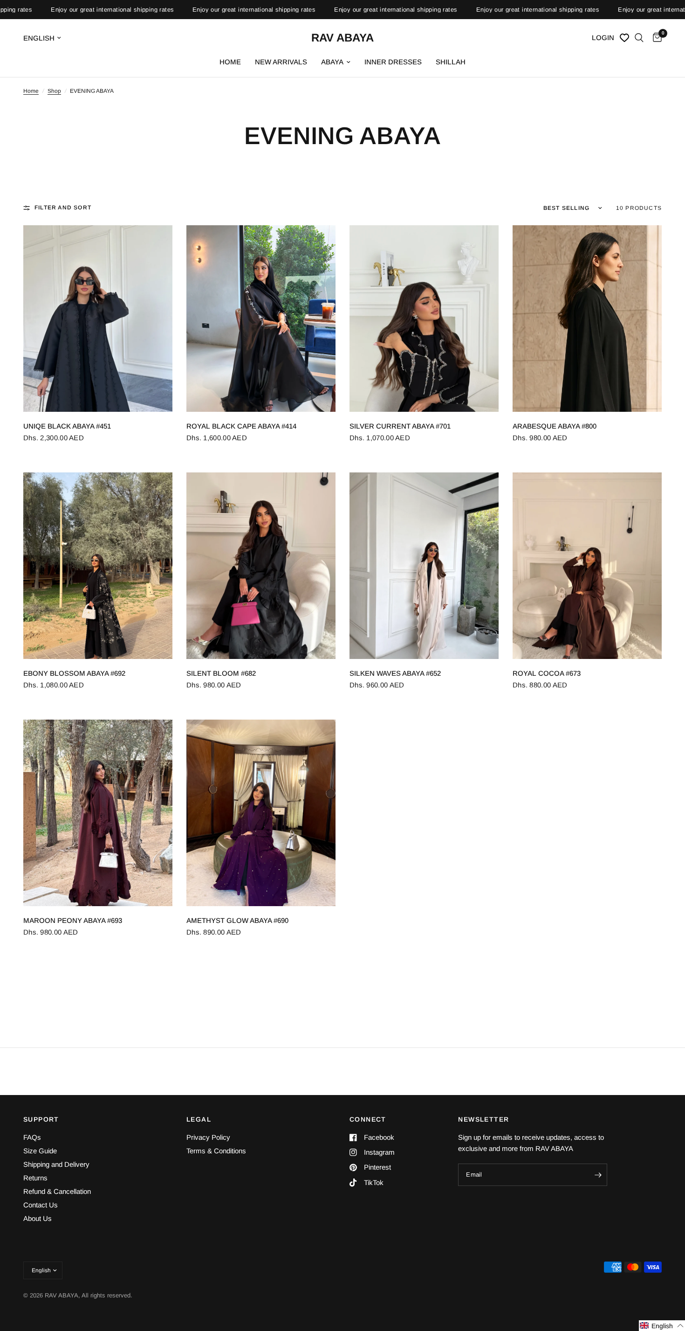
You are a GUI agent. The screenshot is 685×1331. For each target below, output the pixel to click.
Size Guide (40, 1151)
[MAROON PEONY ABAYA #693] (97, 813)
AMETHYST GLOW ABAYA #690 (237, 920)
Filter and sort (62, 207)
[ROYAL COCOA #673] (587, 565)
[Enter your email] (598, 1175)
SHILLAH (451, 62)
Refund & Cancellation (57, 1191)
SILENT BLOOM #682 (221, 673)
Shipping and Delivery (56, 1164)
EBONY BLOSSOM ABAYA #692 (74, 673)
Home (230, 62)
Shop (54, 91)
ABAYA (332, 62)
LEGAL (198, 1119)
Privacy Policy (208, 1137)
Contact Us (40, 1205)
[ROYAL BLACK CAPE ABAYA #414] (261, 318)
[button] (662, 1325)
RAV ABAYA (342, 37)
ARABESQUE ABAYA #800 (554, 426)
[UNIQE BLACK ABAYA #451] (97, 318)
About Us (37, 1218)
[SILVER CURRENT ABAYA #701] (424, 318)
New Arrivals (281, 62)
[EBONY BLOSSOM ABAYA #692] (97, 565)
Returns (35, 1178)
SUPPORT (41, 1119)
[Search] (639, 38)
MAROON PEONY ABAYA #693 (72, 920)
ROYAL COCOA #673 (547, 673)
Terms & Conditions (216, 1151)
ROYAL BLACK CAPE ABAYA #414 (241, 426)
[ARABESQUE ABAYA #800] (587, 318)
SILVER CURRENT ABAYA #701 (400, 426)
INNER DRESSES (393, 62)
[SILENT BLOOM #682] (261, 565)
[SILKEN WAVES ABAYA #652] (424, 565)
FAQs (32, 1137)
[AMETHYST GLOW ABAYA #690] (261, 813)
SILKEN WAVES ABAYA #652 (395, 673)
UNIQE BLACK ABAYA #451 (67, 426)
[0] (655, 38)
